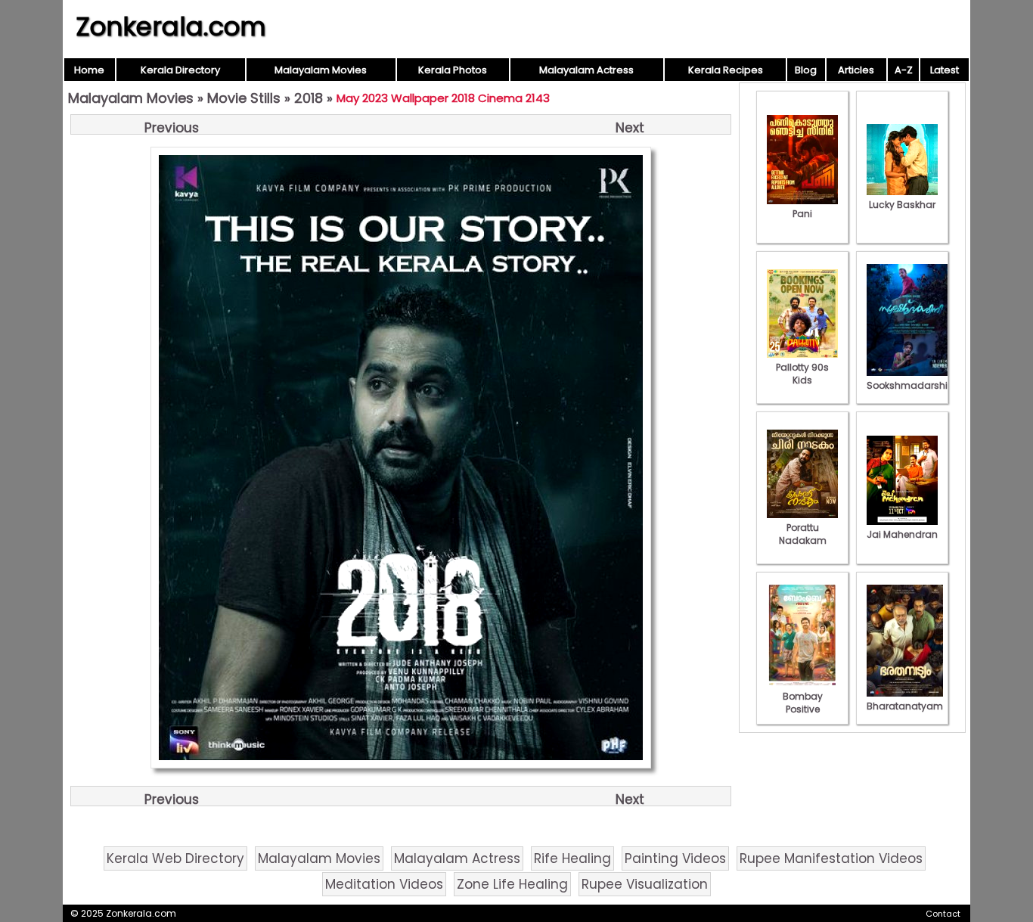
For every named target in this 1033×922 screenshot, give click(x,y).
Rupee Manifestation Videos (831, 858)
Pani (802, 213)
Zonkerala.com (171, 26)
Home (89, 70)
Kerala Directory (180, 70)
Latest (944, 70)
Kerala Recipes (725, 70)
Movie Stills (244, 97)
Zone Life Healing (512, 884)
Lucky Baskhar (902, 204)
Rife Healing (572, 858)
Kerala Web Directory (175, 858)
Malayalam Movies (321, 70)
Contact (943, 914)
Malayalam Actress (586, 70)
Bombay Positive (803, 703)
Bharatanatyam (905, 706)
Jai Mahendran (902, 534)
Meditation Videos (384, 884)
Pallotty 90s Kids (802, 373)
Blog (806, 70)
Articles (856, 70)
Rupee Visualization (645, 884)
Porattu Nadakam (803, 534)
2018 (308, 97)
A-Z (904, 70)
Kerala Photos (452, 70)
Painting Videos (675, 858)
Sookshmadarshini (911, 385)
